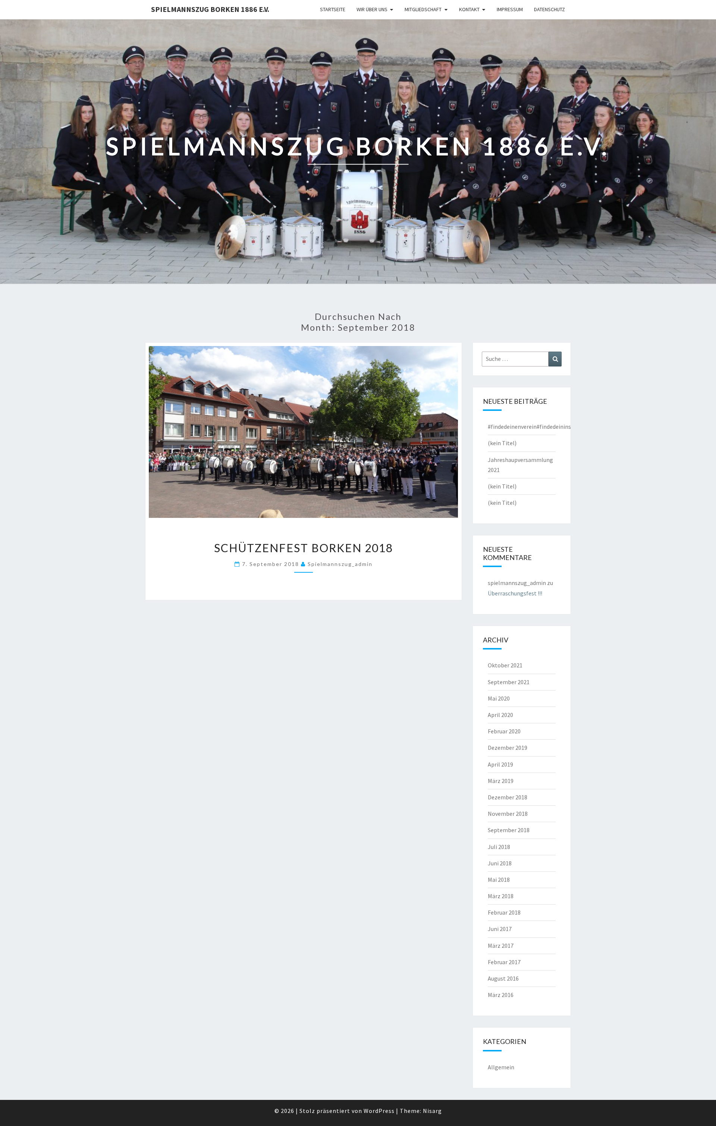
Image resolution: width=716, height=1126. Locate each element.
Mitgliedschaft (423, 9)
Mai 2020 (499, 698)
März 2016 (501, 994)
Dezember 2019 (507, 747)
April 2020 (500, 714)
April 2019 (500, 764)
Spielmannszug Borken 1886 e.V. (210, 9)
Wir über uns (372, 9)
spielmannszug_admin (340, 564)
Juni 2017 (500, 928)
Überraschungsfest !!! (515, 593)
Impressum (510, 9)
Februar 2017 (504, 962)
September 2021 (509, 682)
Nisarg (432, 1110)
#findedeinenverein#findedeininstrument (540, 426)
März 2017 (501, 945)
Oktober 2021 (505, 665)
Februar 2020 (504, 731)
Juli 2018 (499, 846)
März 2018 (501, 896)
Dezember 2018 (507, 797)
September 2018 (509, 830)
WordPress (379, 1110)
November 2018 (508, 813)
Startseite (332, 9)
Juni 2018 (500, 863)
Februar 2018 (504, 912)
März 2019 (501, 780)
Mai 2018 (499, 879)
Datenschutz (549, 9)
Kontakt (469, 9)
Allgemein (501, 1067)
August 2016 (503, 978)
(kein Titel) (502, 443)
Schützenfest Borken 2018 (303, 547)
